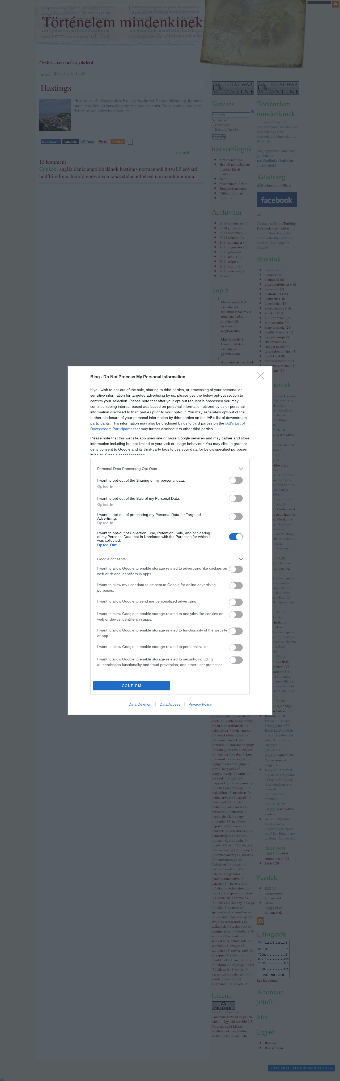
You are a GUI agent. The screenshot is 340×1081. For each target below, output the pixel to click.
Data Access (170, 704)
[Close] (262, 377)
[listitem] (170, 468)
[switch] (236, 480)
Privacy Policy (200, 704)
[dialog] (170, 540)
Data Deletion (140, 704)
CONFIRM (132, 686)
